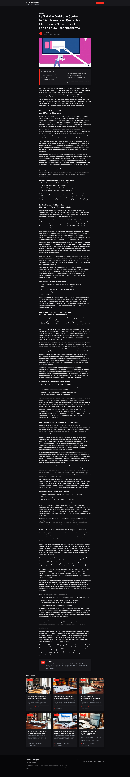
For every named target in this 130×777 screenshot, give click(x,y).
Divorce (85, 2)
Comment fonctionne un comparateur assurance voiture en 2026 (88, 733)
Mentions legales (97, 761)
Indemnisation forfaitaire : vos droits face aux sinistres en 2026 (64, 697)
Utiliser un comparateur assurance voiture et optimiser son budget (64, 732)
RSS (103, 761)
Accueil (46, 2)
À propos (92, 2)
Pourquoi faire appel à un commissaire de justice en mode (90, 697)
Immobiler (79, 2)
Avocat (64, 2)
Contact (100, 3)
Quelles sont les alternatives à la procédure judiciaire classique (37, 697)
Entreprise (71, 2)
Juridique (53, 2)
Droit (59, 2)
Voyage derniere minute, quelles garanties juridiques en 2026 (37, 732)
